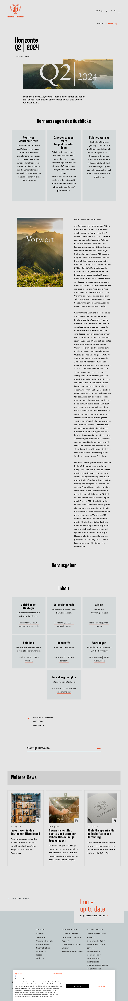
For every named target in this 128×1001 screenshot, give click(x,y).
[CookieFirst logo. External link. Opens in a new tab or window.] (15, 976)
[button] (18, 973)
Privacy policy (57, 973)
